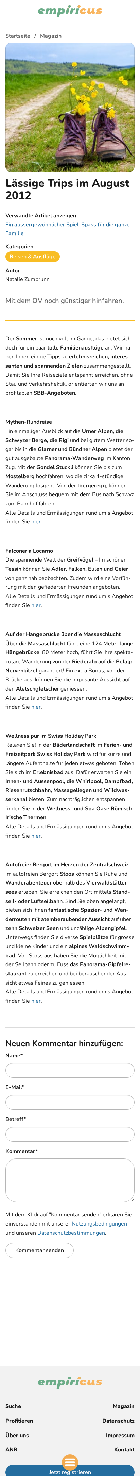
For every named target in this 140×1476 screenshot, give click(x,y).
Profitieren (19, 1421)
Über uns (17, 1435)
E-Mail (14, 1087)
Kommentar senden (39, 1250)
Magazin (124, 1406)
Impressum (120, 1435)
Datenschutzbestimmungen (71, 1233)
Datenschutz (118, 1421)
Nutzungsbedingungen (99, 1224)
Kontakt (124, 1450)
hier (36, 521)
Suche (13, 1406)
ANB (11, 1450)
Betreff (15, 1119)
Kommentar (21, 1151)
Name (14, 1055)
